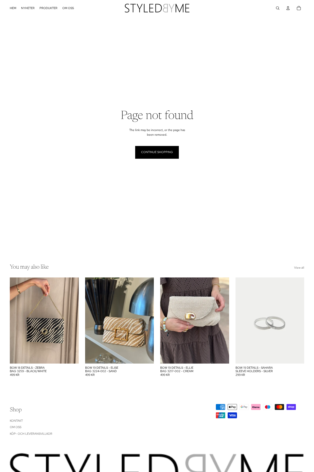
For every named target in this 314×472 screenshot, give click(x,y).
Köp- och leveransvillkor (31, 434)
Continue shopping (157, 152)
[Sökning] (277, 8)
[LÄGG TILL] (71, 356)
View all (299, 268)
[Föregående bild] (92, 320)
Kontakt (16, 421)
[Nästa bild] (146, 320)
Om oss (15, 427)
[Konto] (288, 8)
